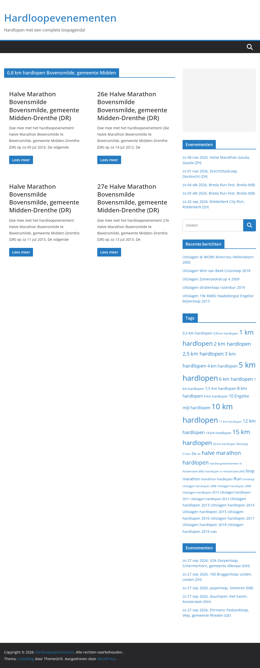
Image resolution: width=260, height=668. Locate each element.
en (199, 454)
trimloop (248, 479)
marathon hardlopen (217, 479)
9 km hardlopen (216, 396)
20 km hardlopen (224, 444)
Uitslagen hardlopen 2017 (232, 518)
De (194, 453)
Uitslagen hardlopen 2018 (204, 524)
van (213, 531)
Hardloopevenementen (60, 18)
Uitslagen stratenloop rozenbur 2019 (214, 287)
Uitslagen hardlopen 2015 (204, 511)
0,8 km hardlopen (226, 333)
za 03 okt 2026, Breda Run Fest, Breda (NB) (219, 193)
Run (237, 478)
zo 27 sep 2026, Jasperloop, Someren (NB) (218, 587)
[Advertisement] (219, 100)
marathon (191, 478)
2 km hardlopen (232, 343)
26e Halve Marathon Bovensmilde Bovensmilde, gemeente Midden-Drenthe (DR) (132, 106)
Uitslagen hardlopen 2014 (232, 505)
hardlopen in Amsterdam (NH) (225, 471)
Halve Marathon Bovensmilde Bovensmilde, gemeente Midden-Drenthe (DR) (44, 106)
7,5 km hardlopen (220, 388)
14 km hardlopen (218, 433)
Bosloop (242, 444)
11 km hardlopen (230, 421)
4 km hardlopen (222, 366)
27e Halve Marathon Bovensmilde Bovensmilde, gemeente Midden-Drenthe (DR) (132, 198)
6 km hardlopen (236, 379)
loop (250, 471)
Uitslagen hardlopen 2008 (199, 486)
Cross (187, 454)
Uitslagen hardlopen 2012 (210, 499)
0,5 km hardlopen (198, 333)
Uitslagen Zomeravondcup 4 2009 (211, 279)
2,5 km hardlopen (203, 353)
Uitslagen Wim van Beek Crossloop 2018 (216, 270)
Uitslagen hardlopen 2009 (234, 486)
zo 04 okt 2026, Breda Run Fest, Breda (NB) (219, 184)
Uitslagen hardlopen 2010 (201, 492)
